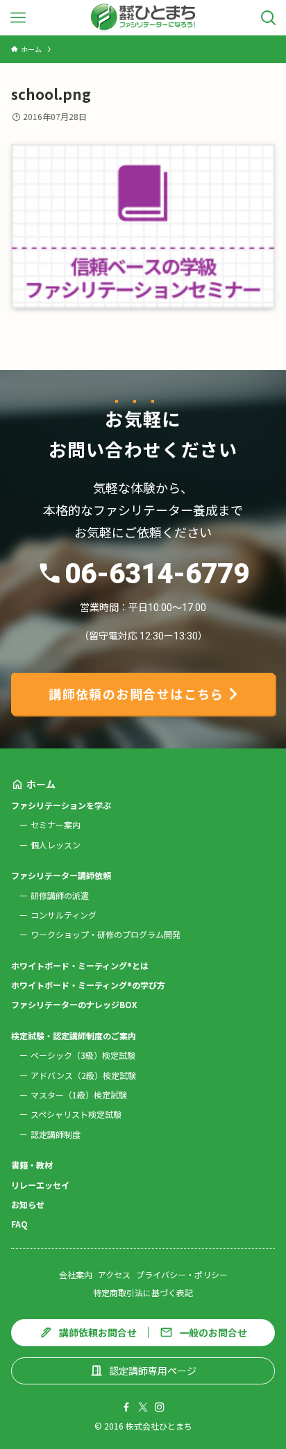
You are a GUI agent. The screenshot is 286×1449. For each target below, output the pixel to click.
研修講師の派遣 (60, 895)
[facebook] (126, 1407)
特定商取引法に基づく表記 (143, 1292)
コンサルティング (63, 915)
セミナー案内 (56, 824)
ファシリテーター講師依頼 (61, 875)
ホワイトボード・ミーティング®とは (80, 965)
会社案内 (75, 1274)
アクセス (114, 1274)
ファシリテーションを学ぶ (61, 805)
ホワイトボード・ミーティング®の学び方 (88, 985)
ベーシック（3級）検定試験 (83, 1055)
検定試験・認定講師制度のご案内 (73, 1035)
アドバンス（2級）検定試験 (83, 1075)
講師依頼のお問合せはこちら (136, 694)
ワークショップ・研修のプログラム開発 (105, 934)
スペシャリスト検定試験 (76, 1114)
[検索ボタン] (268, 17)
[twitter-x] (143, 1407)
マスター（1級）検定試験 (79, 1094)
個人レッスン (56, 845)
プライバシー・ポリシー (182, 1274)
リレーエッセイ (40, 1185)
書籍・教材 (32, 1165)
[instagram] (159, 1407)
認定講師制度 (56, 1134)
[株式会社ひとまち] (143, 17)
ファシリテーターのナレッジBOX (74, 1004)
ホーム (41, 784)
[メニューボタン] (17, 17)
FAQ (19, 1224)
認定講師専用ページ (152, 1370)
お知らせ (27, 1204)
